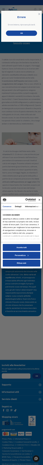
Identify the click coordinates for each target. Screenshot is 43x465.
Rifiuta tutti (21, 263)
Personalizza (20, 255)
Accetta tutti (21, 247)
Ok (21, 33)
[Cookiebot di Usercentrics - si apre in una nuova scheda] (26, 199)
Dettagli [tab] (18, 206)
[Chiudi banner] (39, 200)
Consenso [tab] (7, 206)
